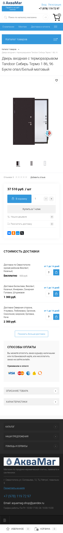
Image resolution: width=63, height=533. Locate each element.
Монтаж (23, 27)
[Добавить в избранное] (56, 80)
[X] (22, 233)
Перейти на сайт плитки (13, 9)
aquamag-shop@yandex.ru (28, 503)
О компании (8, 27)
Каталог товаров (16, 39)
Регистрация (54, 4)
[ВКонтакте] (9, 233)
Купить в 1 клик (32, 209)
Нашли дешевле (19, 217)
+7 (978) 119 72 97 (17, 496)
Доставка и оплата (40, 27)
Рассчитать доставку (21, 224)
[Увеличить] (31, 121)
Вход (44, 4)
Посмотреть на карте (14, 488)
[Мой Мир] (18, 233)
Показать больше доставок (31, 334)
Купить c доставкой (56, 272)
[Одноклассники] (13, 233)
